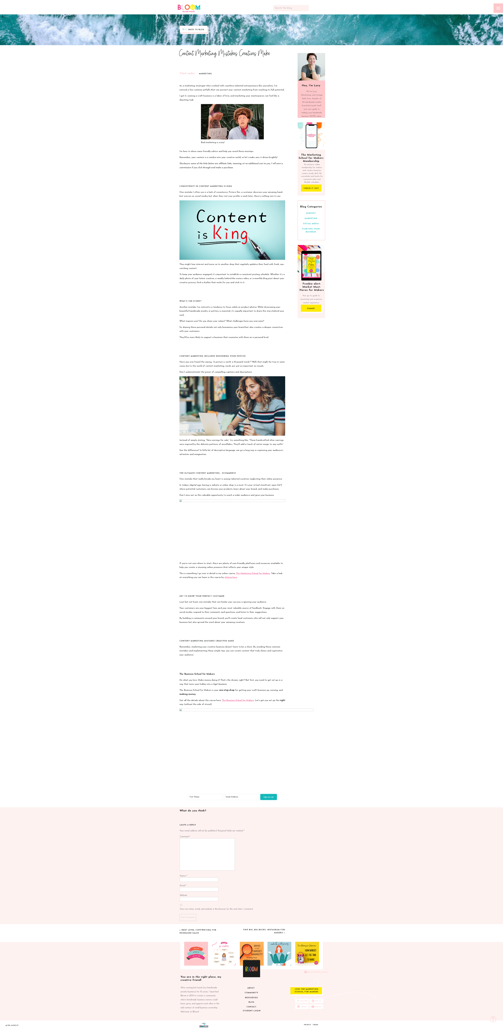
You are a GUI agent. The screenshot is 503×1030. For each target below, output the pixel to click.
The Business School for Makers (238, 700)
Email (183, 885)
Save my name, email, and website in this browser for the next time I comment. (216, 909)
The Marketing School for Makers (253, 573)
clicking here (231, 577)
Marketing (205, 74)
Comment (185, 837)
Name (183, 876)
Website (183, 895)
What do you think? (193, 810)
